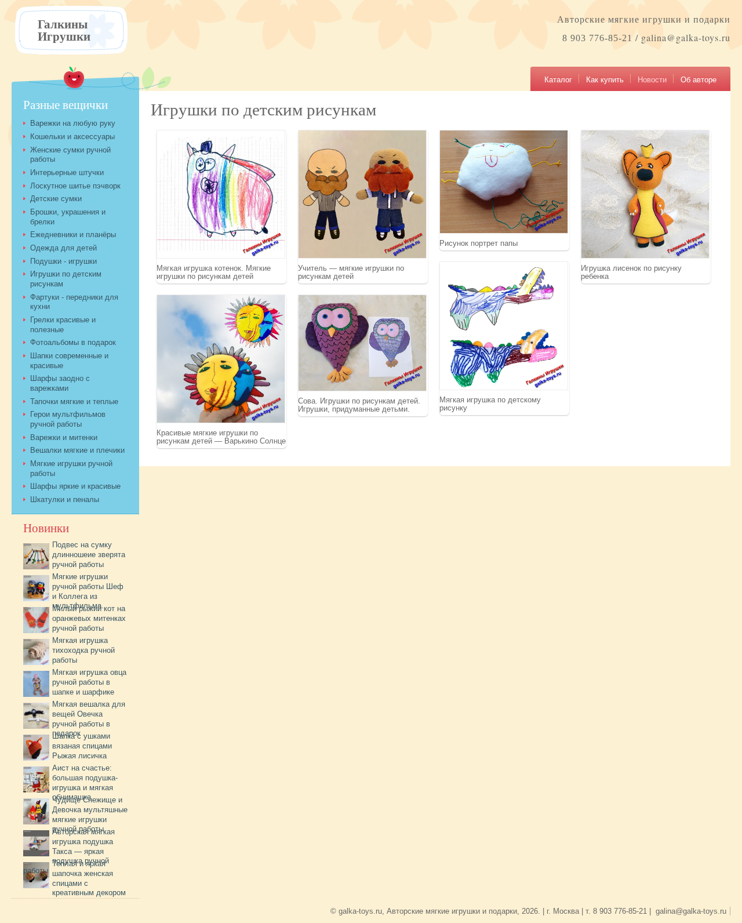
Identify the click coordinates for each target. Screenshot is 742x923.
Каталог (558, 79)
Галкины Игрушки (64, 29)
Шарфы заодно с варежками (60, 383)
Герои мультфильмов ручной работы (68, 419)
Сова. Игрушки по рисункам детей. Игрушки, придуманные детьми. (359, 405)
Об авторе (698, 79)
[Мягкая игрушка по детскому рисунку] (503, 387)
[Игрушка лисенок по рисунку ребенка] (645, 256)
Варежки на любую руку (72, 123)
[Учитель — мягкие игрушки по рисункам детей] (362, 256)
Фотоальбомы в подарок (73, 342)
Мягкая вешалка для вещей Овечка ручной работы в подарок (88, 718)
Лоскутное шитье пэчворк (75, 185)
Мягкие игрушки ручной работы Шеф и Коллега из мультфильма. (87, 591)
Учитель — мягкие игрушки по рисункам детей (351, 272)
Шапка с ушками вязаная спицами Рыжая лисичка (82, 746)
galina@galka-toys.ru (685, 37)
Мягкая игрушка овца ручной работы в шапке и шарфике (89, 682)
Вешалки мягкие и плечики (77, 450)
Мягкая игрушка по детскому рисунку (490, 403)
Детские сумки (56, 198)
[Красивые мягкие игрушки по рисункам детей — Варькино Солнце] (221, 420)
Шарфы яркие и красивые (75, 486)
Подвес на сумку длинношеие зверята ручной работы (88, 554)
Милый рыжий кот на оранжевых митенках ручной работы (89, 618)
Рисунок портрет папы (478, 243)
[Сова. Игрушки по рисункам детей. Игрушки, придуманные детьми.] (362, 388)
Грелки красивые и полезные (63, 324)
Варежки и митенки (63, 437)
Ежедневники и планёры (73, 234)
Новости (652, 79)
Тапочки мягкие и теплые (74, 401)
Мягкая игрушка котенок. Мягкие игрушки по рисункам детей (214, 272)
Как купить (605, 79)
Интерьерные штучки (67, 172)
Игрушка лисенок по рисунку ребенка (631, 272)
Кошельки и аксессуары (72, 136)
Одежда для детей (63, 248)
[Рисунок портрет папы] (503, 231)
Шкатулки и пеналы (64, 499)
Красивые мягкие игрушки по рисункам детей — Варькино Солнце (221, 436)
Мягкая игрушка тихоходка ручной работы (83, 650)
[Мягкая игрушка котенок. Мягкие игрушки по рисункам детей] (221, 256)
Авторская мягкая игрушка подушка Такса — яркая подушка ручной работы (69, 851)
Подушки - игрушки (63, 261)
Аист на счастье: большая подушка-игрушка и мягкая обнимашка (85, 782)
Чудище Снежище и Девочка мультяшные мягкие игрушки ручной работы (90, 814)
